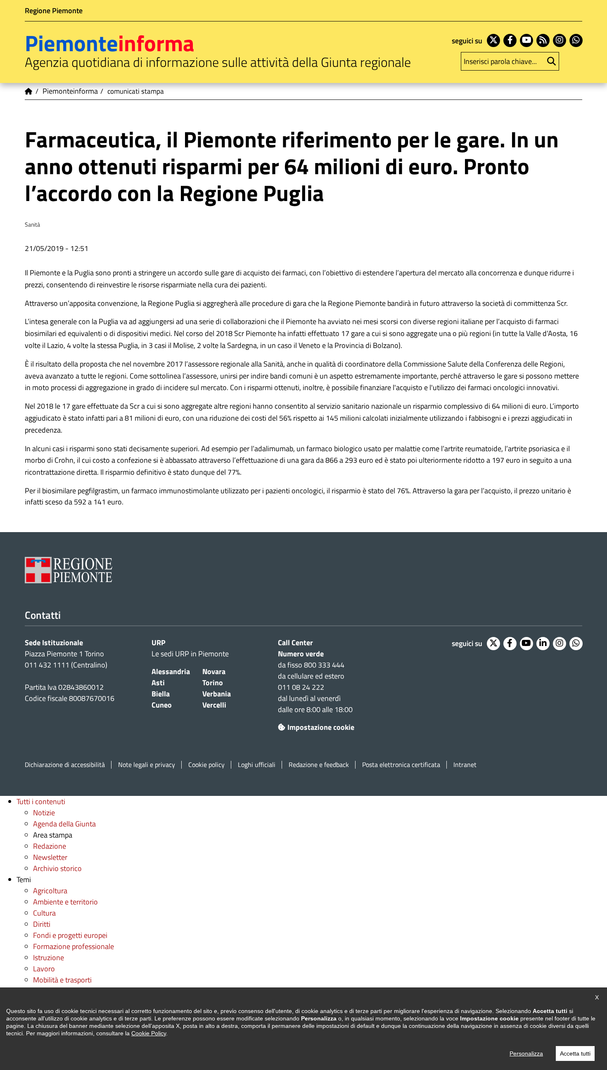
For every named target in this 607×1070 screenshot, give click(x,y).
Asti (158, 682)
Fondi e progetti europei (70, 935)
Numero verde (301, 653)
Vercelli (214, 704)
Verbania (216, 693)
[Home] (29, 91)
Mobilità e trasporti (62, 979)
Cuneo (162, 704)
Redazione (49, 846)
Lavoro (44, 968)
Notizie (44, 812)
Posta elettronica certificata (401, 765)
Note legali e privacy (146, 765)
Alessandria (171, 671)
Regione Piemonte (54, 10)
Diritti (41, 924)
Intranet (465, 765)
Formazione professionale (73, 946)
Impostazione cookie (320, 727)
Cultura (44, 912)
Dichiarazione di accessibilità (65, 765)
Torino (212, 682)
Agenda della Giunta (64, 823)
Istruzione (48, 957)
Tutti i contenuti (41, 801)
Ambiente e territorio (65, 901)
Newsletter (50, 857)
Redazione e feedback (319, 765)
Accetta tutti (575, 1053)
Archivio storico (57, 868)
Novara (213, 671)
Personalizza (526, 1053)
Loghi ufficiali (256, 765)
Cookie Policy (148, 1033)
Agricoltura (50, 890)
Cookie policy (206, 765)
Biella (161, 693)
